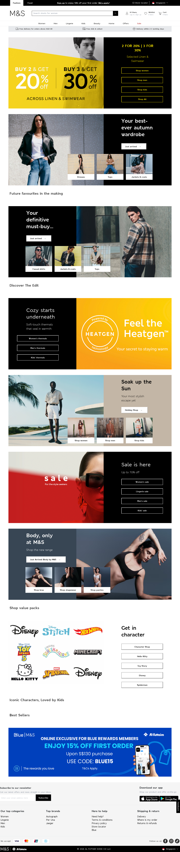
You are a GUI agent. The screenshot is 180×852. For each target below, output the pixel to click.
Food (30, 3)
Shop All (142, 99)
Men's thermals (37, 348)
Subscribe (43, 797)
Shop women (142, 70)
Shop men (142, 80)
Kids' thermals (38, 357)
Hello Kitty (142, 656)
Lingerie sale (142, 491)
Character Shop (142, 646)
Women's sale (142, 482)
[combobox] (75, 13)
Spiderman (142, 685)
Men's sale (142, 501)
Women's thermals (38, 338)
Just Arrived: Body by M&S (43, 559)
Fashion (17, 3)
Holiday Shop (131, 410)
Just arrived (131, 146)
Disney (142, 675)
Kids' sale (142, 510)
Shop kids (142, 89)
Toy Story (142, 666)
